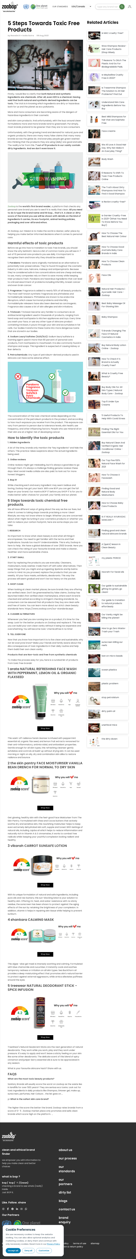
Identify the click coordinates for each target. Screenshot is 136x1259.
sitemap (95, 1243)
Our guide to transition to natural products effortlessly (113, 603)
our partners (65, 1182)
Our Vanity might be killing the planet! (112, 616)
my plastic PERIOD (111, 558)
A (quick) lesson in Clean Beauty (111, 546)
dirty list (65, 1192)
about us (65, 1150)
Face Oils (106, 275)
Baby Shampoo (110, 316)
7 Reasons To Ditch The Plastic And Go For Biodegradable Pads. (114, 63)
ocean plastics (109, 669)
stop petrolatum (110, 697)
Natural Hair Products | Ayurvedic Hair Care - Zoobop (113, 292)
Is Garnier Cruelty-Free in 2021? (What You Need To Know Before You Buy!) (114, 220)
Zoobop (12, 206)
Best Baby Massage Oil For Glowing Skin (113, 305)
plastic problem (110, 683)
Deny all (28, 1250)
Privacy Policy (53, 1244)
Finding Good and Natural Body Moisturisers (111, 491)
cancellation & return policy (68, 1246)
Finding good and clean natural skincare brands (114, 532)
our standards (67, 1169)
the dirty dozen (109, 738)
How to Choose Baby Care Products (112, 504)
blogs (63, 1201)
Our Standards (60, 6)
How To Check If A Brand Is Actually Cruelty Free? (111, 362)
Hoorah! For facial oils (113, 571)
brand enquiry (65, 1220)
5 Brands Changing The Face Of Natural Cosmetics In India (114, 334)
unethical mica (109, 724)
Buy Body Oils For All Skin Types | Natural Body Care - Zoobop (112, 390)
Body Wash (107, 159)
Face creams (108, 131)
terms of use (79, 1243)
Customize (44, 1250)
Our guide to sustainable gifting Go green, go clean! (114, 589)
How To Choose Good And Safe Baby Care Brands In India (113, 250)
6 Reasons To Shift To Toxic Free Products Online (113, 176)
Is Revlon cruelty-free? (114, 201)
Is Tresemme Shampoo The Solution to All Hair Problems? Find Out (114, 91)
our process (68, 1158)
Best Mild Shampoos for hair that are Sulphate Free (114, 120)
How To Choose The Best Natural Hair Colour (114, 235)
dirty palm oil (108, 711)
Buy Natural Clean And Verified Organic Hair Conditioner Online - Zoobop (113, 447)
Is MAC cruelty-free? (112, 33)
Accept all (13, 1250)
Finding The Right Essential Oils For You (112, 431)
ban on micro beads (112, 655)
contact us (67, 1209)
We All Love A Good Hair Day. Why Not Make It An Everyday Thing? (114, 148)
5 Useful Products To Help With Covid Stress (113, 417)
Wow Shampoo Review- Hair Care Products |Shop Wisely (114, 49)
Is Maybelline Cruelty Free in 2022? (112, 76)
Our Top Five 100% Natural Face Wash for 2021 (113, 463)
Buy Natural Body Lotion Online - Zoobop (114, 347)
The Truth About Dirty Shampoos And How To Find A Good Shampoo (114, 190)
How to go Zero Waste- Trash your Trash (114, 630)
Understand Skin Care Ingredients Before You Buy (113, 105)
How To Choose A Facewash (111, 476)
